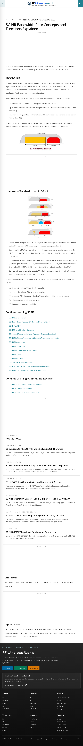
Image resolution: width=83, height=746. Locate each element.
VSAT (55, 633)
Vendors (60, 694)
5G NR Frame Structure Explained (21, 330)
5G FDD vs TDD (15, 326)
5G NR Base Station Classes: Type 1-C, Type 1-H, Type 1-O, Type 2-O (38, 498)
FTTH (19, 637)
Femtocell (42, 629)
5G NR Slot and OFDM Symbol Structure (24, 392)
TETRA (68, 629)
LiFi (21, 633)
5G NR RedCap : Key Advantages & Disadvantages (27, 370)
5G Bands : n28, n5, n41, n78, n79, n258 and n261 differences (34, 449)
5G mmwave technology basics (20, 362)
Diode (61, 633)
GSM (30, 583)
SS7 (66, 633)
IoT (58, 583)
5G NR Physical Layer (17, 342)
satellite (70, 583)
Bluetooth (24, 583)
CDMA (4, 727)
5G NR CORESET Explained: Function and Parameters (31, 532)
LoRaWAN (5, 709)
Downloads (33, 719)
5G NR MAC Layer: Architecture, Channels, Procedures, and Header (34, 338)
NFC (30, 633)
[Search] (80, 3)
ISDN (12, 629)
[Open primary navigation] (2, 3)
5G (20, 20)
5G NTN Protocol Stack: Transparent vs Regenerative (29, 366)
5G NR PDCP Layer (16, 358)
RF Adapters (61, 709)
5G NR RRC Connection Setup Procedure (24, 350)
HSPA (49, 629)
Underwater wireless (12, 633)
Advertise (33, 725)
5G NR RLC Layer (15, 354)
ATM (17, 629)
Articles (14, 20)
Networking (72, 633)
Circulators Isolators (63, 697)
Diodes (59, 700)
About (59, 719)
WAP (29, 637)
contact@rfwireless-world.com (14, 685)
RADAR (63, 583)
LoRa (25, 633)
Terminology (11, 445)
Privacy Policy (61, 722)
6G (30, 700)
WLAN (46, 583)
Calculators (11, 512)
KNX (24, 637)
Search (32, 722)
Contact (32, 727)
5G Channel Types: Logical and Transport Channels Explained (32, 334)
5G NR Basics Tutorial (17, 318)
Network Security (10, 637)
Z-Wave (17, 583)
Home (8, 20)
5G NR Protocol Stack (17, 346)
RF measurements (46, 633)
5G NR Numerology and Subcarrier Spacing (25, 384)
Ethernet (62, 629)
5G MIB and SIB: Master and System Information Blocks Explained (37, 465)
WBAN (22, 629)
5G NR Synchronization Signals (20, 388)
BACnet (55, 629)
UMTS (36, 583)
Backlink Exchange (63, 730)
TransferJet (29, 629)
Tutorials (33, 694)
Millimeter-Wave (62, 703)
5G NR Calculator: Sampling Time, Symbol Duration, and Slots (35, 515)
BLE (36, 629)
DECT (7, 629)
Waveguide (8, 586)
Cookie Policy (61, 725)
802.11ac (53, 583)
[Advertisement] (41, 46)
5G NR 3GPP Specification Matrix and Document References (34, 482)
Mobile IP (35, 637)
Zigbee (10, 583)
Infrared (36, 633)
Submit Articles (61, 727)
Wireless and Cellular (28, 512)
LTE (41, 583)
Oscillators (60, 706)
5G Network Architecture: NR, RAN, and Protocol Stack (29, 322)
